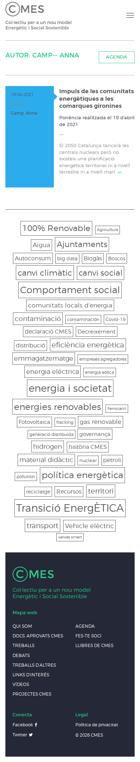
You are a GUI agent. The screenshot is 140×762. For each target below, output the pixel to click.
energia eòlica (99, 372)
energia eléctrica (52, 371)
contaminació (38, 319)
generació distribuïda (51, 434)
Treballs (23, 645)
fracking (65, 422)
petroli (112, 460)
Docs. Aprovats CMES (38, 635)
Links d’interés (31, 674)
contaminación (83, 319)
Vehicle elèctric (89, 526)
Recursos (68, 491)
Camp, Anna (24, 113)
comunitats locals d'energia (70, 305)
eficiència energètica (88, 345)
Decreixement (97, 331)
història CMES (88, 446)
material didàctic (46, 459)
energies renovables (57, 406)
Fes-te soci (88, 635)
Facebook (23, 724)
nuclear (88, 460)
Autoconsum (33, 258)
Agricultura (107, 229)
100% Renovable (56, 228)
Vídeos (21, 684)
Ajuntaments (82, 244)
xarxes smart (70, 537)
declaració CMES (48, 331)
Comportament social (70, 289)
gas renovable (100, 421)
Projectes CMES (32, 694)
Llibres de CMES (94, 645)
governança (95, 434)
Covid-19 (116, 319)
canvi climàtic (45, 272)
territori (100, 491)
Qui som (22, 626)
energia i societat (70, 388)
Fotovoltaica (34, 421)
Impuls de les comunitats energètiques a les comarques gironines (96, 99)
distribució (30, 345)
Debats (21, 655)
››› (119, 172)
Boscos (116, 258)
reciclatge (38, 491)
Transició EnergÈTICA (70, 508)
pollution (26, 476)
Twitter (20, 734)
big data (67, 258)
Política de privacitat (96, 724)
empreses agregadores (102, 359)
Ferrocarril (116, 408)
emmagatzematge (43, 358)
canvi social (100, 272)
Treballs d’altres (34, 665)
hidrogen (47, 446)
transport (43, 525)
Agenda (116, 57)
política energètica (82, 475)
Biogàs (93, 258)
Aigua (41, 245)
